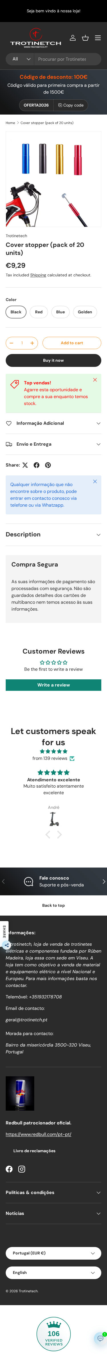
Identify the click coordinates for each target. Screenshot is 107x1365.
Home (10, 123)
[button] (85, 38)
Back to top (53, 905)
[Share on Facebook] (36, 465)
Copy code (73, 105)
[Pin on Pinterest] (48, 465)
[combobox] (53, 59)
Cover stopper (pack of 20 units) (47, 123)
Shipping (38, 275)
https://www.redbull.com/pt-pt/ (38, 1134)
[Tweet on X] (25, 465)
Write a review (53, 685)
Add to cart (72, 342)
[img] (53, 751)
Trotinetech (16, 235)
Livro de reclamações (34, 1150)
